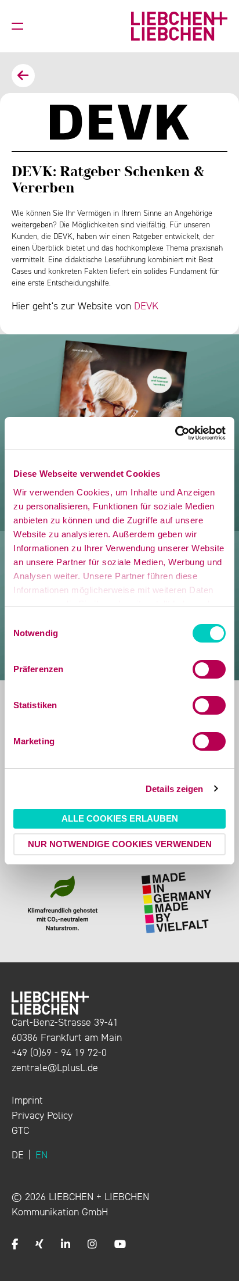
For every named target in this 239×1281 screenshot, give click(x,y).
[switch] (209, 669)
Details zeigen (174, 789)
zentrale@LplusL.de (55, 1067)
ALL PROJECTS (23, 75)
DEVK (146, 305)
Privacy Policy (42, 1115)
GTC (20, 1130)
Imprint (27, 1100)
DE (18, 1154)
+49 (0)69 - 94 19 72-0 (59, 1052)
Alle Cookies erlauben (119, 818)
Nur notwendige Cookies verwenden (120, 844)
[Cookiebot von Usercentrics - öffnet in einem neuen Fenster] (175, 433)
